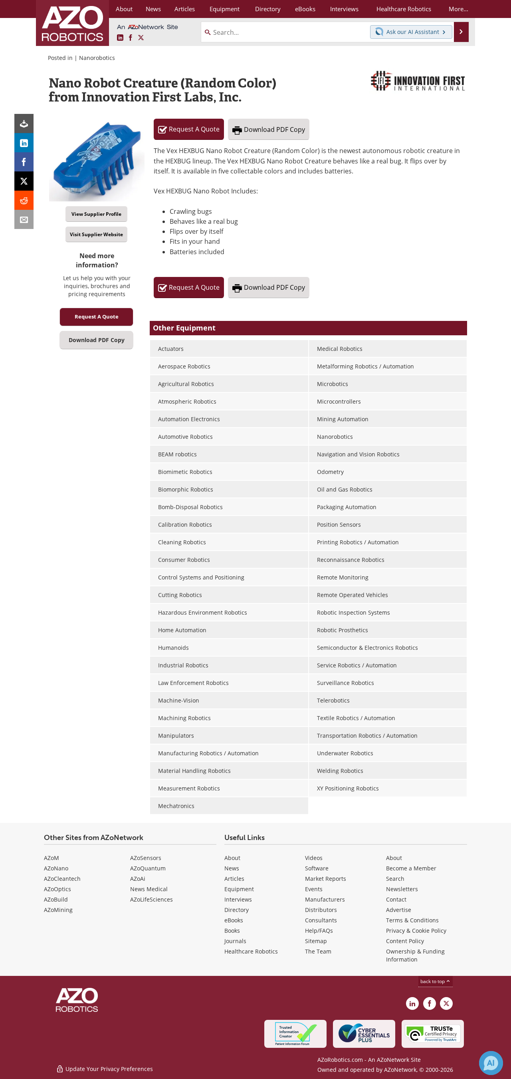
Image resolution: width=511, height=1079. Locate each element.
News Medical (149, 889)
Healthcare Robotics (251, 951)
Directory (236, 910)
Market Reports (325, 878)
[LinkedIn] (24, 142)
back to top (433, 981)
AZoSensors (145, 858)
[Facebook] (24, 161)
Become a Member (411, 868)
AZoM (51, 858)
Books (232, 930)
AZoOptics (57, 889)
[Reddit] (24, 200)
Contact (396, 899)
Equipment (239, 889)
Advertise (398, 910)
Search (395, 878)
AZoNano (56, 868)
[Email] (24, 219)
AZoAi (137, 878)
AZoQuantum (148, 868)
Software (317, 868)
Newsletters (402, 889)
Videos (314, 858)
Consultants (321, 920)
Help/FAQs (319, 930)
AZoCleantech (62, 878)
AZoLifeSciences (151, 899)
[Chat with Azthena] (491, 1063)
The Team (318, 951)
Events (314, 889)
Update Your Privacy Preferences (108, 1069)
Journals (235, 941)
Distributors (321, 910)
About (232, 858)
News (231, 868)
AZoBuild (56, 899)
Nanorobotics (97, 58)
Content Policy (405, 941)
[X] (24, 181)
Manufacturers (325, 899)
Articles (234, 878)
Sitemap (316, 941)
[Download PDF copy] (24, 123)
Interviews (238, 899)
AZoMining (58, 910)
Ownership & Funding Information (415, 955)
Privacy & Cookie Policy (416, 930)
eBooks (233, 920)
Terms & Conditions (412, 920)
